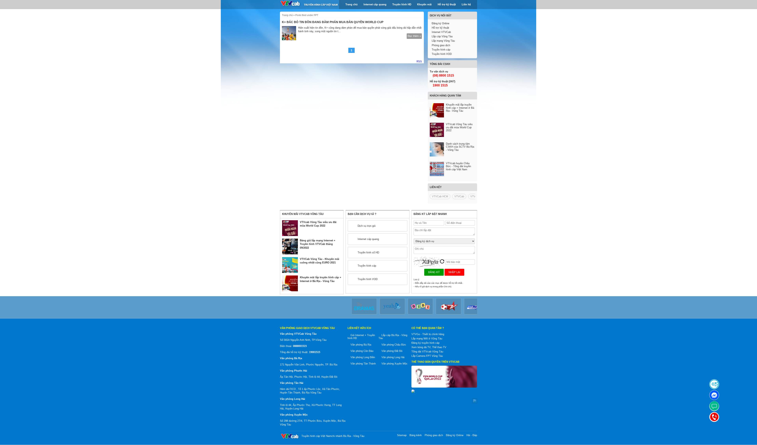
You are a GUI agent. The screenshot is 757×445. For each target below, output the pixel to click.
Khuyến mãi (424, 4)
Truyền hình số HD (368, 252)
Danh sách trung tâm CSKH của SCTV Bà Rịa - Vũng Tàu (460, 146)
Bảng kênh (415, 435)
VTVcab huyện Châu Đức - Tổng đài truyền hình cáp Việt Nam (458, 166)
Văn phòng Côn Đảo (362, 350)
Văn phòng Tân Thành (363, 363)
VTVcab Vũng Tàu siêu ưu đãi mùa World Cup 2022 (459, 127)
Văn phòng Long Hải (393, 357)
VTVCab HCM (440, 196)
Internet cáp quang (375, 4)
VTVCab (459, 196)
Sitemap (401, 435)
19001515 (314, 352)
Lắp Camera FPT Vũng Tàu (427, 355)
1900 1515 (440, 85)
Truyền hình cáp (441, 49)
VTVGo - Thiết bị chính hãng (427, 334)
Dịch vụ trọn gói (367, 225)
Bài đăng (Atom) (419, 61)
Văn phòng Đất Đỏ (391, 350)
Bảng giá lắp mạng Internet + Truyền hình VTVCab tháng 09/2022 (317, 244)
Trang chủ (351, 4)
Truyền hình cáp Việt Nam (316, 436)
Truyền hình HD (401, 4)
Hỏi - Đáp (471, 435)
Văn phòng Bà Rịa (361, 344)
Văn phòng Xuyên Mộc (394, 363)
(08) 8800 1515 (443, 75)
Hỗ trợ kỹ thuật (447, 4)
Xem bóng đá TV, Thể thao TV (428, 347)
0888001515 (300, 346)
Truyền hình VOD (442, 53)
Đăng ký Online (440, 23)
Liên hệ (466, 4)
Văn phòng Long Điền (363, 357)
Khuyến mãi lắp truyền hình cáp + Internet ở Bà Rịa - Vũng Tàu (460, 107)
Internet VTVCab (441, 32)
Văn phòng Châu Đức (393, 344)
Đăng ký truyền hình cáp (425, 342)
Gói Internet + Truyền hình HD (361, 337)
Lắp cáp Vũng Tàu (442, 36)
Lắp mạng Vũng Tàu (443, 40)
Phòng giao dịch (441, 45)
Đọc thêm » (414, 36)
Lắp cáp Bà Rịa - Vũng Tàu (392, 337)
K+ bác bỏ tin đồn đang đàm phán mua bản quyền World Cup (332, 22)
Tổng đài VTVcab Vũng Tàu (427, 351)
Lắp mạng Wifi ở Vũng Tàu (426, 338)
